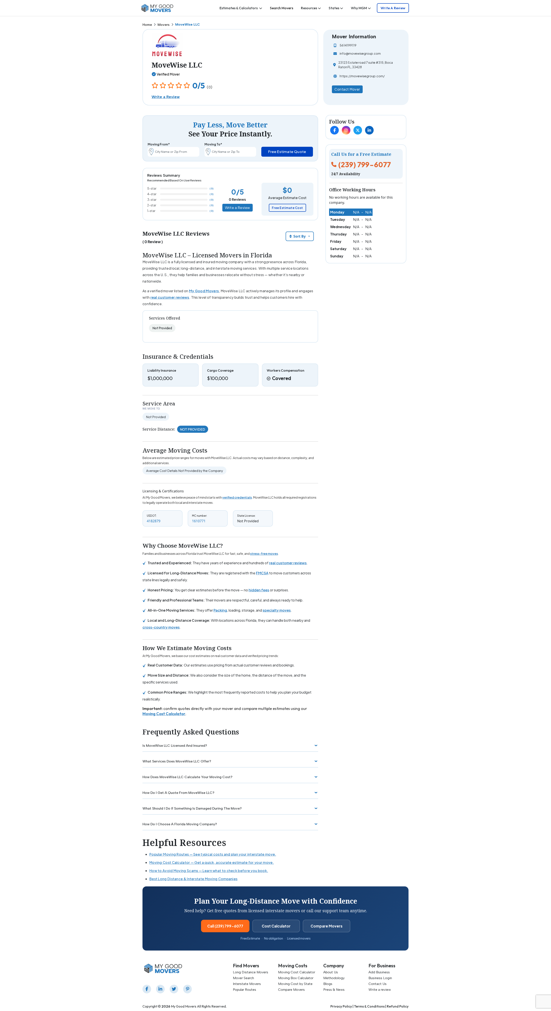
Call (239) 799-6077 (225, 926)
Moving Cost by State (295, 984)
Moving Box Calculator (295, 978)
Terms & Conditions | (370, 1006)
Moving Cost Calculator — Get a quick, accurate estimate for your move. (211, 862)
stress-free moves (264, 553)
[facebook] (147, 989)
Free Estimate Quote (287, 151)
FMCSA (262, 573)
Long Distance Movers (250, 972)
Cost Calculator (276, 926)
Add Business (379, 972)
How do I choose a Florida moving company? (179, 824)
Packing (220, 610)
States (334, 8)
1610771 (199, 521)
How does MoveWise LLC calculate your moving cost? (187, 777)
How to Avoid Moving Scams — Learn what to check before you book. (208, 870)
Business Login (380, 978)
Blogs (327, 984)
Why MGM (359, 8)
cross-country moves (161, 627)
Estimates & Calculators (239, 8)
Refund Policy (398, 1006)
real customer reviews (169, 297)
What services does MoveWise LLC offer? (176, 761)
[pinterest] (188, 989)
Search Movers (281, 8)
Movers (164, 25)
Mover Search (243, 978)
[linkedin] (161, 989)
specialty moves (277, 610)
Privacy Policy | (341, 1006)
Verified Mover (168, 74)
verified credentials (237, 497)
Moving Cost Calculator (163, 713)
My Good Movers (204, 291)
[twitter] (175, 989)
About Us (330, 972)
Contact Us (377, 984)
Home (147, 25)
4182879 (153, 521)
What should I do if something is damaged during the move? (192, 808)
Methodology (334, 978)
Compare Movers (326, 926)
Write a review (379, 990)
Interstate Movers (247, 984)
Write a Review (393, 8)
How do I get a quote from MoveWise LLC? (178, 793)
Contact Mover (347, 89)
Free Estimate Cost (287, 208)
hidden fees (259, 590)
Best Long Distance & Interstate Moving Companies (193, 879)
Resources (309, 8)
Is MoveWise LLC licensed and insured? (174, 746)
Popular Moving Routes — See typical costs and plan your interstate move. (212, 854)
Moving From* (159, 144)
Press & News (334, 990)
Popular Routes (244, 990)
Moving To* (213, 144)
